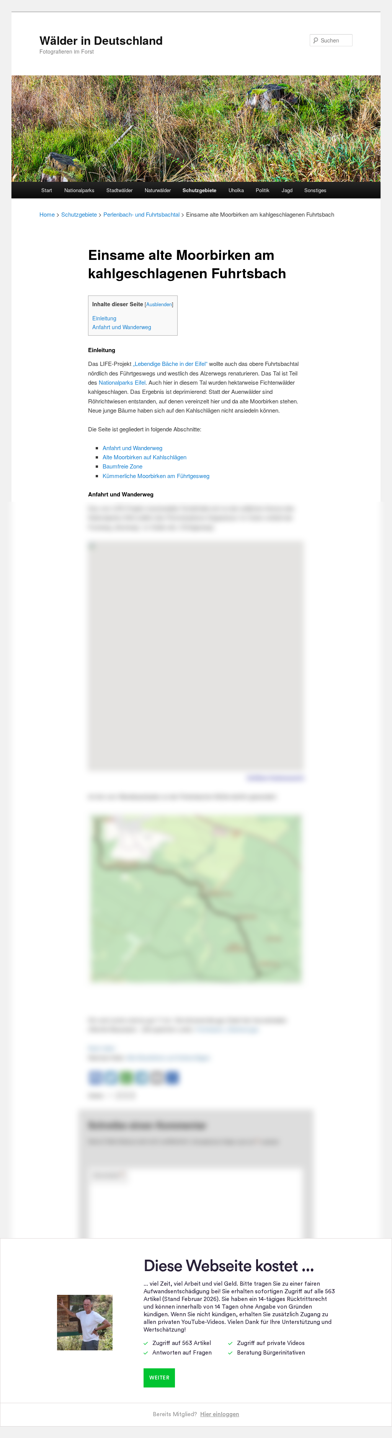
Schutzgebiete (199, 190)
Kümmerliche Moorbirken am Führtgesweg (156, 476)
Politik (263, 190)
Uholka (236, 190)
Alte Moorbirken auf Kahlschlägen (144, 457)
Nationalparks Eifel (122, 382)
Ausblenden (159, 304)
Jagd (287, 190)
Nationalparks (79, 190)
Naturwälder (158, 190)
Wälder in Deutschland (101, 40)
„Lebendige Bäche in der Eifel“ (170, 363)
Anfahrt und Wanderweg (121, 327)
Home (47, 214)
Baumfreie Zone (122, 466)
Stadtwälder (119, 190)
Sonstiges (315, 190)
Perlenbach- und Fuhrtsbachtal (141, 214)
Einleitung (104, 318)
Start (46, 190)
